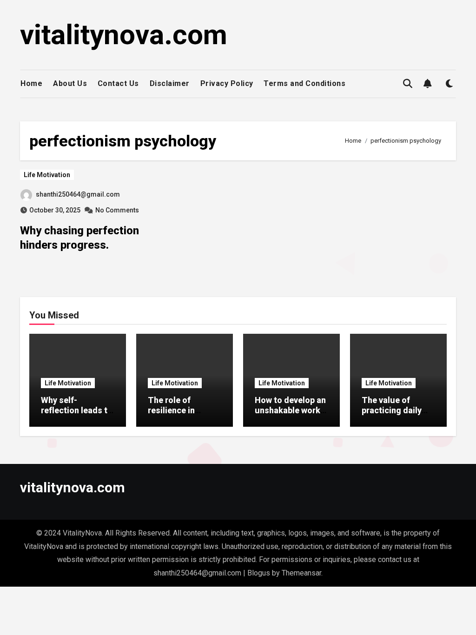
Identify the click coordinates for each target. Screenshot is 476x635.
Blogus (258, 573)
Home (31, 83)
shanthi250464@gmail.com (78, 194)
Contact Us (118, 83)
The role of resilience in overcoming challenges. (171, 415)
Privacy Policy (226, 83)
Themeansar (301, 573)
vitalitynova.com (123, 34)
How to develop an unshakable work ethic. (290, 410)
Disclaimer (170, 83)
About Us (70, 83)
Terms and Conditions (304, 83)
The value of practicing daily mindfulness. (392, 410)
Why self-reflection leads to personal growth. (76, 410)
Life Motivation (47, 175)
